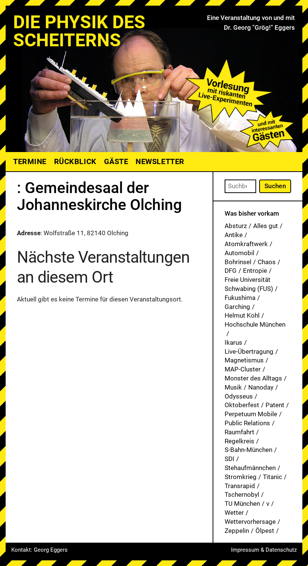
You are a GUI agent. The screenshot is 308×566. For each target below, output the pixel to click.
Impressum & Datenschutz (264, 549)
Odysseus (239, 396)
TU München (242, 503)
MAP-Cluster (243, 369)
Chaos (267, 262)
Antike (234, 235)
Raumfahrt (239, 432)
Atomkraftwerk (246, 244)
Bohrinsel (238, 262)
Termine (30, 161)
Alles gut (265, 226)
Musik (233, 387)
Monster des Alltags (253, 378)
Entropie (255, 270)
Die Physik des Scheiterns (79, 31)
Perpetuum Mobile (251, 414)
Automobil (239, 253)
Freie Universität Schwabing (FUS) (249, 284)
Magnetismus (244, 360)
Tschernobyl (242, 494)
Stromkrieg (241, 477)
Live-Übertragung (249, 351)
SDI (229, 459)
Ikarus (233, 342)
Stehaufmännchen (250, 468)
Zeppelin (237, 530)
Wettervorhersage (250, 521)
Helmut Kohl (242, 315)
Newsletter (160, 161)
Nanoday (260, 387)
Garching (237, 306)
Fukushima (240, 297)
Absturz (236, 226)
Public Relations (247, 423)
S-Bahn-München (248, 449)
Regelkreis (239, 441)
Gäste (116, 161)
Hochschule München (255, 324)
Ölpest (264, 530)
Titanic (272, 477)
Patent (275, 405)
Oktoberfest (242, 405)
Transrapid (240, 486)
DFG (231, 270)
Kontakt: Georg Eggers (39, 549)
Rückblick (75, 161)
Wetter (234, 512)
